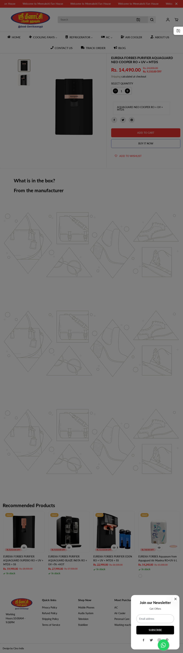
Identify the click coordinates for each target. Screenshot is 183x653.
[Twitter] (151, 640)
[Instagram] (159, 640)
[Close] (175, 599)
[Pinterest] (167, 640)
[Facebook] (143, 640)
